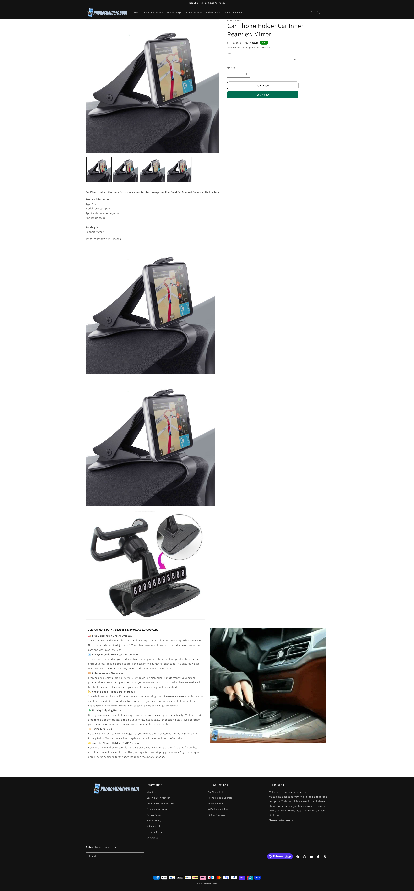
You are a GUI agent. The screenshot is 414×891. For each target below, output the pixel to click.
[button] (311, 12)
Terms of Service (155, 832)
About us (151, 792)
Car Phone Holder (217, 792)
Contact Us (152, 837)
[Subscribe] (140, 856)
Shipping (246, 47)
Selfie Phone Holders (219, 809)
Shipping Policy (155, 826)
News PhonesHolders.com (160, 803)
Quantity (231, 67)
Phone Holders (215, 803)
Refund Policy (154, 820)
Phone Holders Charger (220, 797)
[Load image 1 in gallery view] (99, 169)
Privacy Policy (154, 814)
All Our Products (216, 814)
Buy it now (263, 94)
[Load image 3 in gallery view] (125, 169)
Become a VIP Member (158, 797)
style (229, 53)
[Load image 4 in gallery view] (152, 169)
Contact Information (157, 809)
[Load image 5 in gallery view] (179, 169)
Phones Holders (210, 883)
